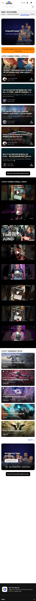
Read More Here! (11, 461)
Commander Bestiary (13, 14)
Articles (3, 14)
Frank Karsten (11, 121)
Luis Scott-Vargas (12, 78)
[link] (9, 2)
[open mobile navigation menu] (3, 2)
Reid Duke (10, 164)
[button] (33, 7)
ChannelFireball (24, 14)
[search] (16, 6)
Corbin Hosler (11, 99)
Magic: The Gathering (9, 12)
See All (30, 440)
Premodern (6, 68)
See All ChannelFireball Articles (18, 173)
